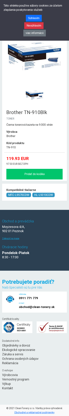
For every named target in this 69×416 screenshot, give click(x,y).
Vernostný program (15, 379)
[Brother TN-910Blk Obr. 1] (34, 87)
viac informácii (35, 33)
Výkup (6, 384)
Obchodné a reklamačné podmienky (34, 412)
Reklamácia (10, 363)
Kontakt (7, 388)
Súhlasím (33, 18)
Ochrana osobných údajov (20, 358)
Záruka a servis (12, 354)
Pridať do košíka (34, 174)
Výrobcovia (10, 375)
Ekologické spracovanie (18, 350)
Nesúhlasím (34, 25)
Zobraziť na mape (10, 238)
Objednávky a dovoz (16, 345)
